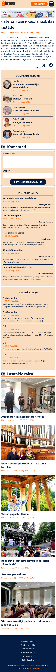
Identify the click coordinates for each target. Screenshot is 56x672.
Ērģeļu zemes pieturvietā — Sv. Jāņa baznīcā (23, 465)
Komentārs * (9, 153)
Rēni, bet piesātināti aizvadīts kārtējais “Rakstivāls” (25, 562)
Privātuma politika (28, 645)
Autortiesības (28, 656)
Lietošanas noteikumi (28, 641)
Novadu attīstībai (8, 420)
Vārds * (6, 171)
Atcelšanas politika (28, 652)
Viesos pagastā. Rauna (15, 513)
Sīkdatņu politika (28, 648)
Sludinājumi (26, 292)
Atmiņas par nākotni (13, 574)
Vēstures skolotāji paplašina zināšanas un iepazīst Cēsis (26, 622)
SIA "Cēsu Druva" (34, 665)
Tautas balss (26, 192)
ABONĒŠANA (39, 4)
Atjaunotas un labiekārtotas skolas (22, 416)
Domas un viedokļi (28, 75)
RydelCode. (35, 668)
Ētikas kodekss (28, 660)
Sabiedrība (14, 32)
